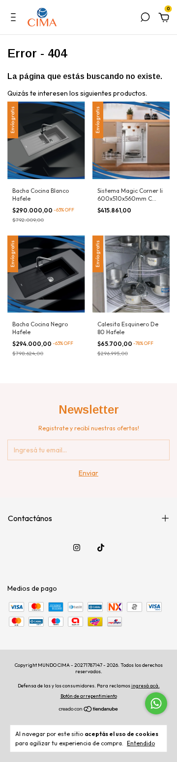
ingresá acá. (145, 686)
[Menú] (15, 18)
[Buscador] (145, 18)
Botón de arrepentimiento (88, 696)
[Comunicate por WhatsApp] (156, 703)
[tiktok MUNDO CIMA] (101, 548)
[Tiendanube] (88, 710)
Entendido (141, 743)
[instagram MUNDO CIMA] (77, 548)
